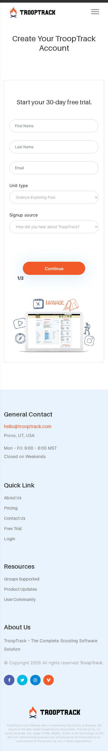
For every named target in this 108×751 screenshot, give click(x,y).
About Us (12, 497)
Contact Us (14, 518)
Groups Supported (21, 579)
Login (9, 538)
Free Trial (12, 528)
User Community (20, 599)
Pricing (11, 508)
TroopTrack (91, 662)
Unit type (18, 185)
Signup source (23, 215)
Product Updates (20, 589)
